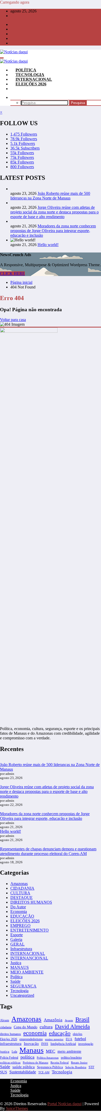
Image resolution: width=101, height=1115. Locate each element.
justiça (4, 1051)
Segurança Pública (50, 1067)
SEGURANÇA (23, 986)
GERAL (17, 944)
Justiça (15, 963)
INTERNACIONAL (27, 953)
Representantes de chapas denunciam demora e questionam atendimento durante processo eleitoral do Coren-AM (48, 851)
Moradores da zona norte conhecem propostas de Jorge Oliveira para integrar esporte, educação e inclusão (53, 230)
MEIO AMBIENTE (27, 972)
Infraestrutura (21, 949)
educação (59, 1033)
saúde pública (23, 1067)
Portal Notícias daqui (64, 1104)
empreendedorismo (31, 1039)
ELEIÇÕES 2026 (31, 84)
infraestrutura (10, 1044)
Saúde (15, 981)
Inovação (31, 1044)
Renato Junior (79, 1062)
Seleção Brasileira (75, 1067)
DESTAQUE (21, 897)
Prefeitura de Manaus (35, 1062)
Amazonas (19, 883)
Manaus (31, 1050)
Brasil (82, 1019)
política (27, 1057)
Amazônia (53, 1019)
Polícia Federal (9, 1057)
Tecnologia (19, 990)
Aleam (4, 1020)
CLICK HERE (12, 273)
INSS (44, 1044)
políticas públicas (10, 1062)
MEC (50, 1051)
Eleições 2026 (8, 1039)
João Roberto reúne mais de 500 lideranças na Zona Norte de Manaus (50, 195)
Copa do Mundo (25, 1027)
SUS (3, 1072)
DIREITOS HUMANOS (31, 902)
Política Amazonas (48, 1057)
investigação (85, 1044)
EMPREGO (20, 925)
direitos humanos (10, 1034)
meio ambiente (69, 1051)
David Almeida (72, 1026)
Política (16, 977)
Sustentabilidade (22, 1072)
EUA (69, 1039)
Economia (18, 911)
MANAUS (19, 967)
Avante (69, 1020)
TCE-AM (43, 1072)
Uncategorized (22, 995)
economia (35, 1033)
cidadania (5, 1027)
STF (91, 1067)
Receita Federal (60, 1062)
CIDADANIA (22, 888)
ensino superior (54, 1039)
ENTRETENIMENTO (29, 930)
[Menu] (2, 57)
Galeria (16, 939)
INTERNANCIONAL (29, 958)
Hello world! (48, 244)
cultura (46, 1026)
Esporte (16, 935)
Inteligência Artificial (63, 1044)
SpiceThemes (17, 1108)
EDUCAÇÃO (22, 916)
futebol (80, 1039)
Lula (14, 1051)
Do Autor (18, 907)
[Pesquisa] (15, 97)
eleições (77, 1034)
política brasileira (71, 1057)
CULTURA (20, 893)
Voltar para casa (13, 319)
